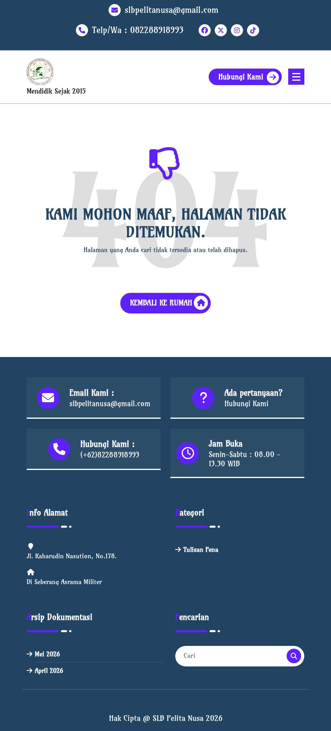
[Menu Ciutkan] (296, 77)
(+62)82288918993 (109, 454)
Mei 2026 (47, 654)
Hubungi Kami (240, 76)
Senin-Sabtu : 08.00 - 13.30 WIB (245, 459)
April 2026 (49, 670)
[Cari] (294, 656)
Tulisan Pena (200, 549)
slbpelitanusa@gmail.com (171, 9)
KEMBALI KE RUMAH (161, 302)
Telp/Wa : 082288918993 (138, 30)
